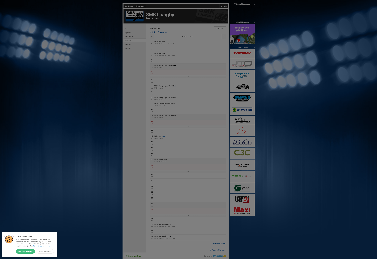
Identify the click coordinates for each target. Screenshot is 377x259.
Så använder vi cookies (42, 246)
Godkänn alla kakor (25, 251)
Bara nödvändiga (45, 251)
